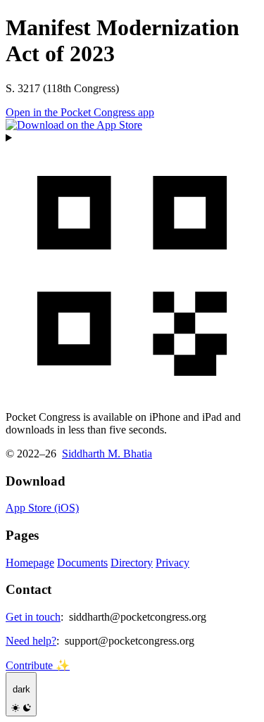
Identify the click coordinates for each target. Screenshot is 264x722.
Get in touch (33, 617)
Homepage (30, 563)
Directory (132, 563)
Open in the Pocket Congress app (80, 112)
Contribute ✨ (38, 665)
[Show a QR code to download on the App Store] (132, 266)
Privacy (172, 563)
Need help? (31, 641)
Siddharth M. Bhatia (107, 454)
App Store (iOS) (42, 508)
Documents (82, 563)
